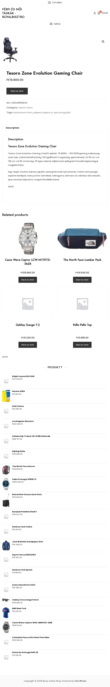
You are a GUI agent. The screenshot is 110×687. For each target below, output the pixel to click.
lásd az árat (17, 90)
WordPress (80, 681)
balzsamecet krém (22, 112)
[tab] (12, 127)
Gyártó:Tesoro (25, 107)
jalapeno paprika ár (43, 112)
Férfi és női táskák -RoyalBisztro (13, 13)
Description (12, 127)
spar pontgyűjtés (62, 112)
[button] (55, 24)
